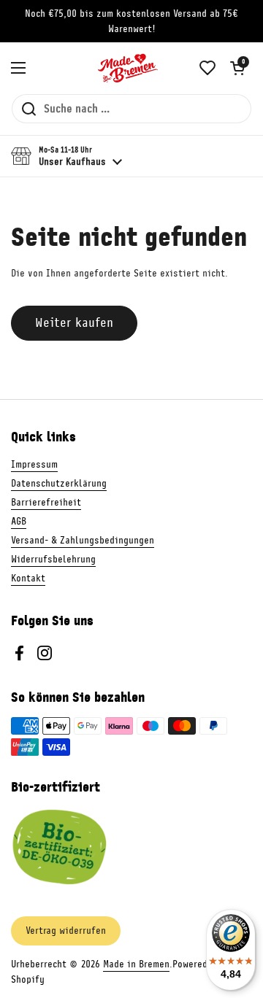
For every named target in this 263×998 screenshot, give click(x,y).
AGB (18, 521)
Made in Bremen (136, 964)
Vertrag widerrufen (66, 930)
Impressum (34, 464)
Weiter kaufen (74, 322)
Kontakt (28, 578)
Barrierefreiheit (46, 502)
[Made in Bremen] (127, 67)
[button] (237, 67)
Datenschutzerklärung (59, 483)
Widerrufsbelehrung (53, 559)
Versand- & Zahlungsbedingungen (82, 540)
